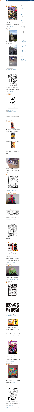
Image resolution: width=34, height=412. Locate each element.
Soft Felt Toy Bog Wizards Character (10, 265)
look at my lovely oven (10, 172)
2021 (21, 16)
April (22, 33)
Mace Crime (7, 174)
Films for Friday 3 (8, 242)
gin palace (11, 26)
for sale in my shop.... (13, 382)
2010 (21, 25)
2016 (21, 20)
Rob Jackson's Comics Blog (17, 2)
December (23, 26)
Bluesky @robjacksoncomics (23, 9)
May (22, 32)
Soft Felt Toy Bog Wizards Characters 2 (11, 193)
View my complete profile (23, 60)
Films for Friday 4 (8, 121)
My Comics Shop (22, 6)
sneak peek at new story (13, 190)
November (23, 27)
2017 (21, 19)
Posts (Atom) (9, 408)
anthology (9, 26)
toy (17, 279)
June (22, 31)
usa (13, 361)
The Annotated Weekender (24, 39)
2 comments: (14, 219)
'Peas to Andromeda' (23, 49)
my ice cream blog (22, 7)
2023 (21, 14)
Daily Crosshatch (7, 402)
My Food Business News (24, 41)
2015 (21, 21)
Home (12, 407)
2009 (21, 55)
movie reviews (13, 262)
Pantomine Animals (8, 209)
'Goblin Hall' (7, 282)
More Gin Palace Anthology (9, 72)
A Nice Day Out (8, 29)
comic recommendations (10, 361)
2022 (21, 15)
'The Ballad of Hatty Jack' (24, 45)
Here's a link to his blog (10, 110)
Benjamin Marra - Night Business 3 (10, 340)
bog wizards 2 (9, 279)
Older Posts (19, 407)
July (22, 30)
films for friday (9, 262)
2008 (21, 56)
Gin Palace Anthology (8, 94)
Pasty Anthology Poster (9, 364)
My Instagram (22, 8)
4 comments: (14, 298)
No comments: (15, 69)
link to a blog (9, 118)
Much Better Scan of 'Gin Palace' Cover (11, 6)
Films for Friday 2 (8, 318)
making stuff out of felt (14, 279)
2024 (21, 13)
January (22, 54)
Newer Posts (7, 407)
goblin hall (9, 190)
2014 (21, 22)
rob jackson (22, 59)
